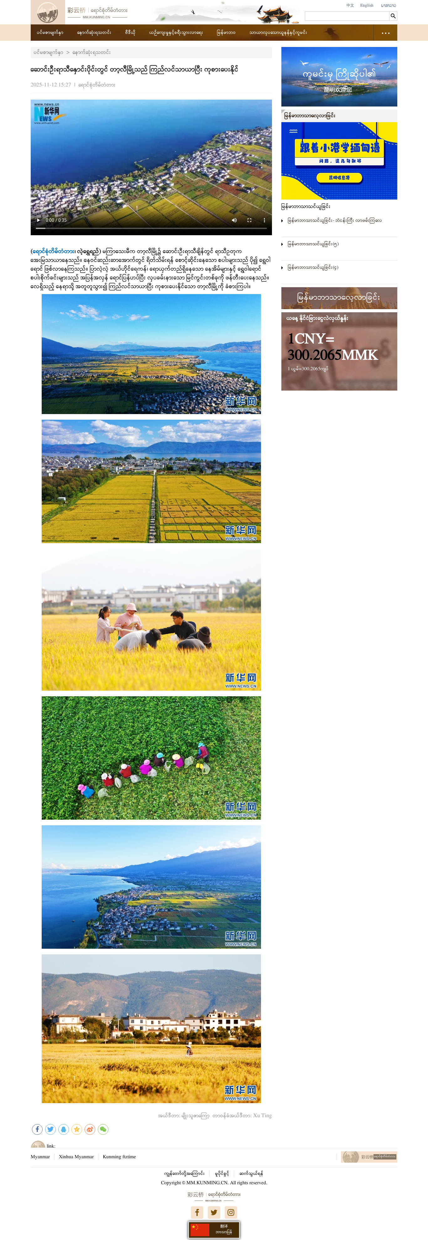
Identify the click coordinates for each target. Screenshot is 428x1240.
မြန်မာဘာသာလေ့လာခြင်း (310, 115)
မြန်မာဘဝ (226, 32)
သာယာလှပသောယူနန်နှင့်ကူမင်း (278, 32)
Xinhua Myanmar (76, 1157)
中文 (350, 5)
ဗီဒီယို (130, 32)
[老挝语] (388, 6)
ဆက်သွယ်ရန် (252, 1173)
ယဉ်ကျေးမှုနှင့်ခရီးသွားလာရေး (176, 32)
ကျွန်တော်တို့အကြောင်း (184, 1173)
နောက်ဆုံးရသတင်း (94, 32)
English (366, 5)
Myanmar (40, 1157)
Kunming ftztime (119, 1157)
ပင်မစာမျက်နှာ (50, 32)
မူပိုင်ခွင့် (222, 1173)
